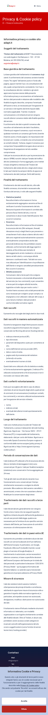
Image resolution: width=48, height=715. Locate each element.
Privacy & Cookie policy (14, 23)
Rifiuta (24, 709)
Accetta (24, 701)
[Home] (3, 23)
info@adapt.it (13, 661)
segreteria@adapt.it (11, 63)
